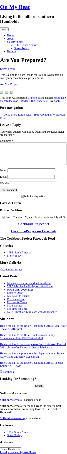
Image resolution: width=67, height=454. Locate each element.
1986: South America (26, 45)
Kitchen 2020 (15, 292)
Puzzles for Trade (17, 302)
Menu (4, 29)
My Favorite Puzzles (18, 295)
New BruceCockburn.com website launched (32, 311)
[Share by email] (12, 93)
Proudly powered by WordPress (18, 452)
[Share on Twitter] (7, 93)
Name (3, 170)
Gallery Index (15, 41)
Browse (11, 51)
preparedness (7, 100)
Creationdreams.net (11, 269)
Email (3, 176)
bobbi (57, 100)
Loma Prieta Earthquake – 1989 (19, 114)
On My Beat (15, 7)
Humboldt (34, 97)
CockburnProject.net (33, 224)
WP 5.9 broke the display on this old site (30, 286)
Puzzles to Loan (16, 299)
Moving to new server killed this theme (29, 283)
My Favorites (14, 305)
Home (10, 35)
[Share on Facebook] (2, 93)
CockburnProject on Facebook (33, 231)
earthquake (59, 97)
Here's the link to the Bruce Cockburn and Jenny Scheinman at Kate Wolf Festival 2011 (27, 336)
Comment (6, 140)
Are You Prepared (10, 84)
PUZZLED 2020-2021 (20, 289)
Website (4, 183)
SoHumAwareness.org (13, 418)
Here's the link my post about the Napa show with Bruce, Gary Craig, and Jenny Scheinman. (32, 355)
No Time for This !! (18, 308)
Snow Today (21, 48)
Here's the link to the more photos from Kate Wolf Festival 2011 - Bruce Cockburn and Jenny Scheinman (33, 346)
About (10, 38)
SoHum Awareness (11, 399)
